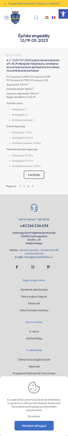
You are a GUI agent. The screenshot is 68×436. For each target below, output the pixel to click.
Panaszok (34, 303)
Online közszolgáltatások (34, 359)
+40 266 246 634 (28, 250)
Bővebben (34, 416)
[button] (63, 14)
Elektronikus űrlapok (34, 296)
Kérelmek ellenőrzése (34, 289)
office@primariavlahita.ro (38, 257)
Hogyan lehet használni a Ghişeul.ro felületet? (34, 3)
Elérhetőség (34, 338)
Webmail (34, 366)
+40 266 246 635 (48, 250)
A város (34, 331)
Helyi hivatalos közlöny (34, 310)
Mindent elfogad (34, 426)
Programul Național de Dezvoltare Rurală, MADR (34, 375)
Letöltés (34, 175)
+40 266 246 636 (34, 253)
